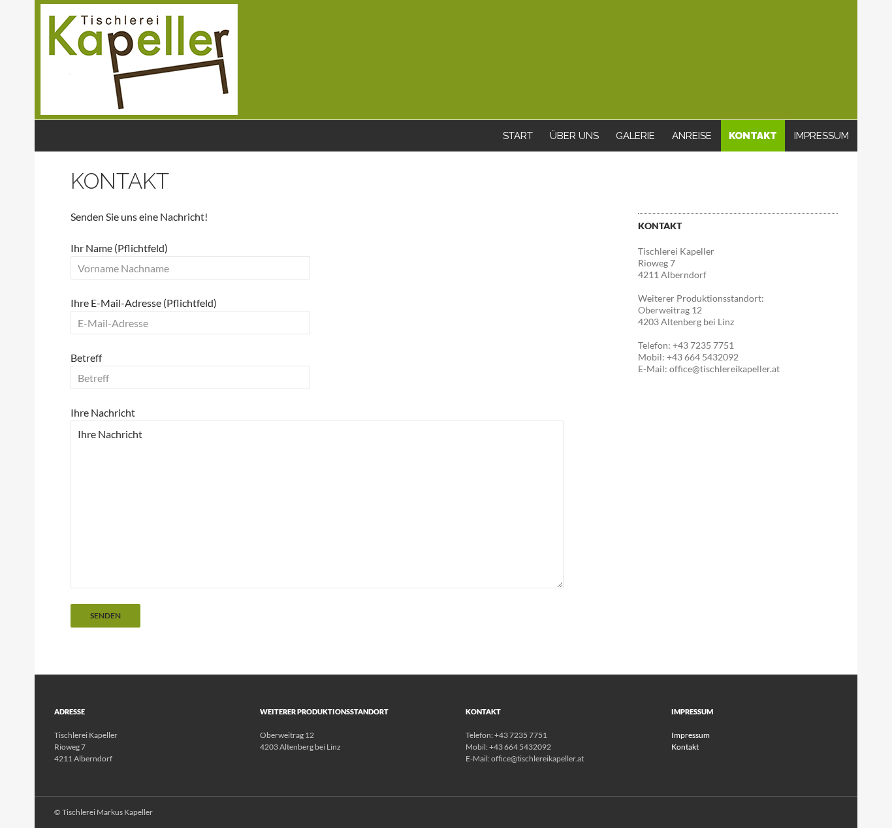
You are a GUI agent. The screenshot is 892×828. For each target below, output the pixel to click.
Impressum (821, 136)
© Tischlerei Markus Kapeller (103, 812)
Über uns (574, 136)
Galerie (635, 136)
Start (518, 136)
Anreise (692, 136)
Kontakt (753, 136)
